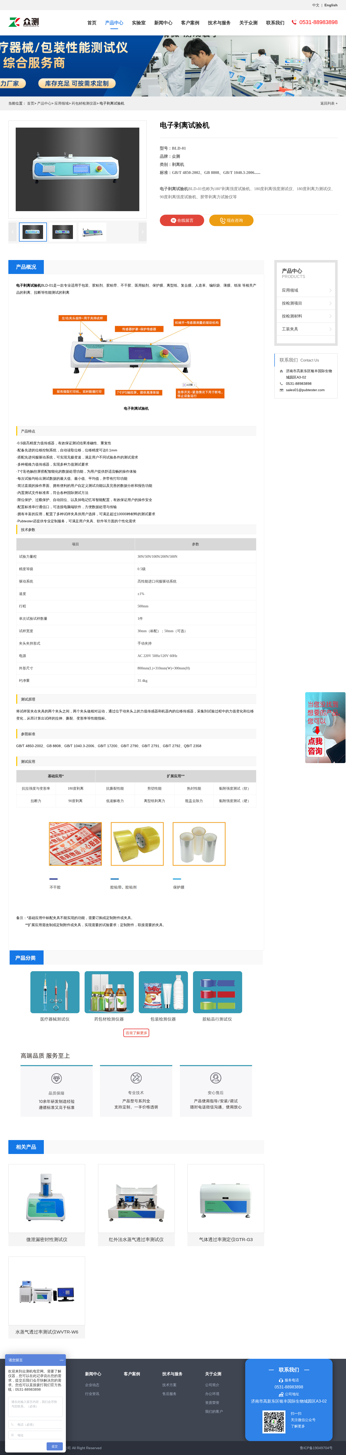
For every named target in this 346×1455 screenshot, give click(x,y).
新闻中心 (163, 22)
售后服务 (169, 1394)
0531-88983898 (289, 1387)
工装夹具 (290, 329)
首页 (92, 22)
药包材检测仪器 (84, 103)
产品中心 (114, 22)
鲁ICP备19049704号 (316, 1448)
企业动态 (92, 1385)
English (331, 5)
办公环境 (212, 1394)
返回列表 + (329, 103)
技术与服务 (219, 22)
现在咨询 (234, 220)
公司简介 (212, 1385)
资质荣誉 (212, 1403)
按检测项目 (292, 303)
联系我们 (275, 22)
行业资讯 (92, 1394)
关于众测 (248, 22)
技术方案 (169, 1385)
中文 (315, 5)
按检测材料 (292, 316)
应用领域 (61, 103)
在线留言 (185, 220)
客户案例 (190, 22)
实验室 (139, 22)
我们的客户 (214, 1411)
